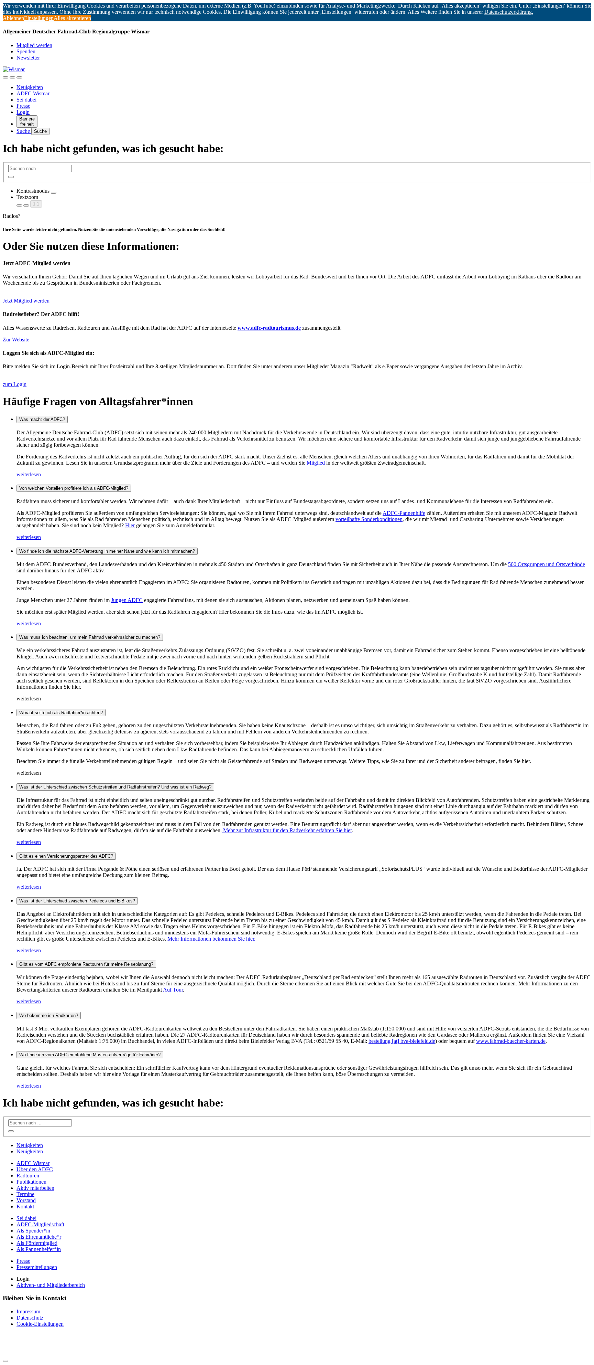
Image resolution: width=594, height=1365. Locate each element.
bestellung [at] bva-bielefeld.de (401, 1041)
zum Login (14, 384)
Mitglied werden (34, 45)
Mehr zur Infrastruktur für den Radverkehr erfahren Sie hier (287, 830)
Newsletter (28, 58)
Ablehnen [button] (13, 18)
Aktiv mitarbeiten (35, 1188)
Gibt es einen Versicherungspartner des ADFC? (66, 856)
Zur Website (16, 339)
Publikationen (31, 1182)
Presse (23, 106)
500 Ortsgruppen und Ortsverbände (546, 564)
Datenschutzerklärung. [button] (508, 12)
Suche (23, 131)
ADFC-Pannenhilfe (404, 513)
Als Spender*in (33, 1231)
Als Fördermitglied (36, 1243)
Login (23, 112)
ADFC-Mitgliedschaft (40, 1224)
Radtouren (27, 1175)
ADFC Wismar (33, 93)
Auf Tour (173, 990)
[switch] (53, 193)
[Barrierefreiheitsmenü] (5, 77)
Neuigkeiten (29, 87)
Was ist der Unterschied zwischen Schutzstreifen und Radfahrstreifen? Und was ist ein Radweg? (115, 787)
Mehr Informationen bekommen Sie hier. (211, 939)
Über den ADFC (34, 1169)
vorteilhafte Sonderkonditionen (369, 519)
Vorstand (26, 1200)
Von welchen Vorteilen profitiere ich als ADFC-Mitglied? (73, 488)
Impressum (28, 1311)
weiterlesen (28, 474)
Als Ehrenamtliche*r (38, 1237)
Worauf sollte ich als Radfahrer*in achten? (61, 712)
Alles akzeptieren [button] (72, 18)
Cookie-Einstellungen (40, 1324)
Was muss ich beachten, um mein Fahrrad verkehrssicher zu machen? (89, 637)
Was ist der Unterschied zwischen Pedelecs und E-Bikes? (77, 900)
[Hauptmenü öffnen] (19, 77)
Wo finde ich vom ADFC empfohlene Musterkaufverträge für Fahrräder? (90, 1054)
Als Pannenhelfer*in (38, 1249)
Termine (25, 1194)
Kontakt (25, 1206)
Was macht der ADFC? (42, 419)
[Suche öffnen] (12, 77)
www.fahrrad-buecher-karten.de (511, 1041)
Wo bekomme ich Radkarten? (48, 1015)
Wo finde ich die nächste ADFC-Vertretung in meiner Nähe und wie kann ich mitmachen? (107, 551)
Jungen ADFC (127, 600)
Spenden (25, 51)
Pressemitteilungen (36, 1267)
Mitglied (316, 463)
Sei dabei (26, 100)
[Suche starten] (11, 177)
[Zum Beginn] (5, 1361)
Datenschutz (29, 1318)
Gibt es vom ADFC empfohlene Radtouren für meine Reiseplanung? (86, 964)
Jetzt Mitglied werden (26, 301)
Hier (130, 525)
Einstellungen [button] (39, 18)
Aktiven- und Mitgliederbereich (50, 1285)
